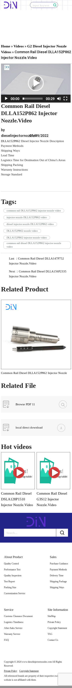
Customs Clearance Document (18, 616)
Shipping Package (58, 581)
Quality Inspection (12, 575)
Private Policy (54, 622)
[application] (36, 83)
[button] (36, 83)
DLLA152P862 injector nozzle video (27, 237)
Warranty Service (12, 634)
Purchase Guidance (59, 563)
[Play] (6, 99)
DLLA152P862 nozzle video (22, 230)
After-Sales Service (13, 628)
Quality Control (11, 563)
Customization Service (14, 593)
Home (5, 46)
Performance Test (12, 569)
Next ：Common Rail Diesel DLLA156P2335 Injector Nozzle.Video (37, 274)
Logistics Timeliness (13, 622)
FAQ (6, 640)
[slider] (33, 99)
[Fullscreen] (65, 99)
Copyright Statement (57, 628)
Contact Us (53, 640)
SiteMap (52, 616)
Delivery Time (56, 575)
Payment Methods (58, 569)
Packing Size (10, 587)
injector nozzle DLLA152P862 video (27, 217)
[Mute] (59, 99)
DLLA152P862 (10, 141)
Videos (19, 46)
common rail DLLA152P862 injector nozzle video (34, 210)
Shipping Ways (57, 587)
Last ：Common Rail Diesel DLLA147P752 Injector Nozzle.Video (36, 261)
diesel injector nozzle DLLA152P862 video (30, 224)
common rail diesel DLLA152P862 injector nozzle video (34, 245)
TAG (50, 634)
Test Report (9, 581)
